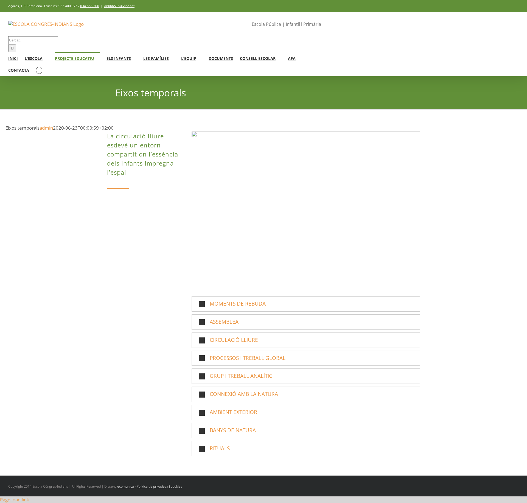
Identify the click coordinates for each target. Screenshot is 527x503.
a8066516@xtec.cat (119, 6)
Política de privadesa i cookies (159, 486)
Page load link (14, 499)
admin (46, 128)
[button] (39, 70)
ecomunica (125, 486)
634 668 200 (89, 6)
